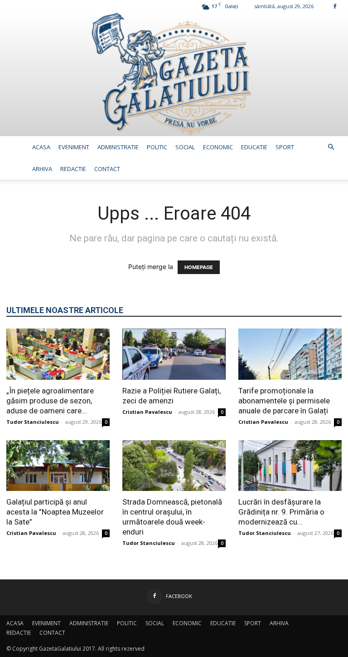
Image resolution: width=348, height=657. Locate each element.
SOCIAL (185, 147)
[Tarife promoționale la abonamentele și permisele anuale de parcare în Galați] (290, 354)
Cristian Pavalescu (147, 411)
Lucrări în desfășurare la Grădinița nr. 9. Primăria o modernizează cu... (281, 511)
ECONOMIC (218, 147)
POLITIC (157, 147)
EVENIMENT (73, 147)
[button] (331, 147)
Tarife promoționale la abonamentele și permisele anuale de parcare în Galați (284, 400)
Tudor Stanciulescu (32, 421)
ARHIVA (42, 169)
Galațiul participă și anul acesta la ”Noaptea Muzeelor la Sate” (55, 511)
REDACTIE (73, 169)
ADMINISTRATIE (118, 147)
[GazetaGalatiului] (174, 74)
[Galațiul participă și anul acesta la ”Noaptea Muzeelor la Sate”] (58, 465)
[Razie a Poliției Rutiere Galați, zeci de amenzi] (174, 354)
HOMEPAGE (198, 267)
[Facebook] (335, 6)
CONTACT (107, 169)
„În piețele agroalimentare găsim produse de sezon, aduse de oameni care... (50, 400)
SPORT (285, 147)
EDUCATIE (254, 147)
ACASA (41, 147)
